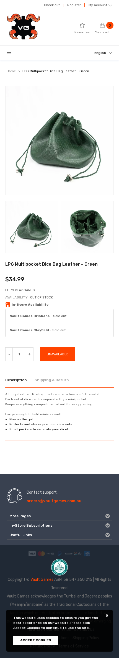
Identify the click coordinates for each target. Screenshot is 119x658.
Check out (52, 5)
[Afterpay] (68, 553)
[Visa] (32, 553)
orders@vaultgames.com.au (54, 501)
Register (74, 5)
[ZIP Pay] (78, 553)
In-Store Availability (30, 305)
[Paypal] (59, 553)
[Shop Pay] (50, 553)
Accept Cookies (35, 640)
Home (11, 71)
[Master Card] (41, 553)
